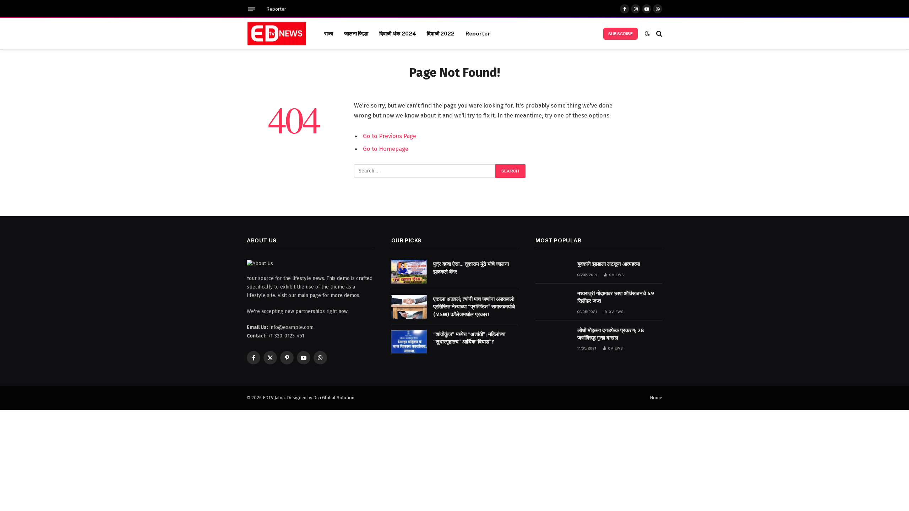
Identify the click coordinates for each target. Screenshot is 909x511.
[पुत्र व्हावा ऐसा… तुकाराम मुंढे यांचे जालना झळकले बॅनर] (409, 272)
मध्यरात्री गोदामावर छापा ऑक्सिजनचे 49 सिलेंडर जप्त (615, 297)
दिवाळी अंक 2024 (398, 33)
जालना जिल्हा (356, 33)
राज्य (328, 33)
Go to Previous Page (389, 135)
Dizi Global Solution (333, 397)
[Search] (658, 34)
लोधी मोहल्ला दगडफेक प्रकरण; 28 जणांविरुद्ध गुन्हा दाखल (610, 334)
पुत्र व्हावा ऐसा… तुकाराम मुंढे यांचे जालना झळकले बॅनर (471, 268)
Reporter (276, 9)
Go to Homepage (385, 148)
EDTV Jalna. (274, 397)
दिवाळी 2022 (440, 33)
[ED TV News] (276, 34)
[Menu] (251, 9)
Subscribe (620, 33)
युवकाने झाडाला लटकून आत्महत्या (608, 264)
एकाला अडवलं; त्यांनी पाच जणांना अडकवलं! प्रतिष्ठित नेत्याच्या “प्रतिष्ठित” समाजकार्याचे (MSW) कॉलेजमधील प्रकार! (474, 307)
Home (656, 397)
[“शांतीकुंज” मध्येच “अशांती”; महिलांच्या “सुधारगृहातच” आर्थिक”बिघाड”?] (409, 342)
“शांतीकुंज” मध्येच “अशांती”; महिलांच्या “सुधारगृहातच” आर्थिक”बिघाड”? (469, 338)
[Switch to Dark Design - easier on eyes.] (647, 34)
